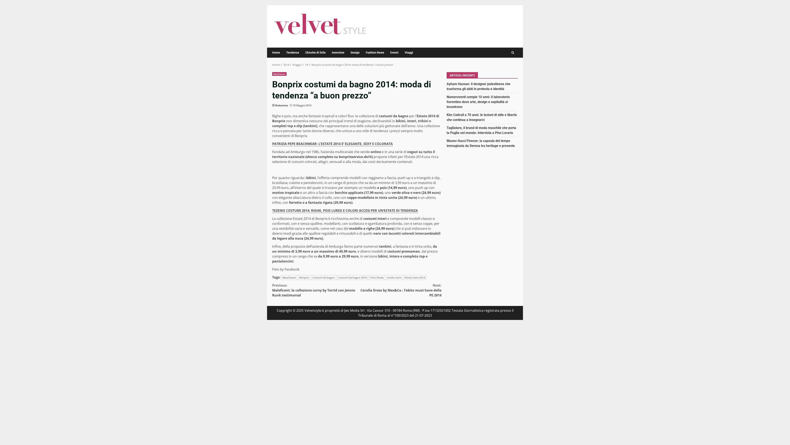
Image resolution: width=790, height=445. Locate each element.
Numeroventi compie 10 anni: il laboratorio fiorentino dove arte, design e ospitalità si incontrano (478, 102)
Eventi (394, 52)
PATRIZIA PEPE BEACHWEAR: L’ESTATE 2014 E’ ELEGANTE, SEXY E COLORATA (332, 144)
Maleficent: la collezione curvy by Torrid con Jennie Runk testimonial (313, 290)
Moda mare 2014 (414, 277)
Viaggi (409, 52)
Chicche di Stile (315, 52)
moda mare (394, 277)
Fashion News (375, 52)
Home (276, 52)
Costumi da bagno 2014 (352, 277)
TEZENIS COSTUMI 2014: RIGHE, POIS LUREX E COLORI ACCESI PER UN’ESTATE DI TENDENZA (345, 210)
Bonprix (304, 277)
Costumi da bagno (323, 277)
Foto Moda (377, 277)
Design (355, 52)
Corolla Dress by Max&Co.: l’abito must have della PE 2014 (400, 290)
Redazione (281, 105)
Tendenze (292, 52)
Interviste (338, 52)
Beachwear (279, 74)
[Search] (512, 53)
